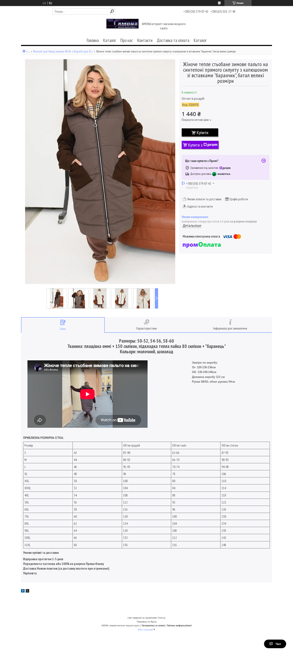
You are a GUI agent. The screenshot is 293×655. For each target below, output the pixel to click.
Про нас (126, 40)
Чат (278, 644)
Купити (202, 132)
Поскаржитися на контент (153, 625)
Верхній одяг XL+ (83, 51)
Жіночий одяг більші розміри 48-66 (52, 51)
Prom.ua (161, 617)
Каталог (109, 40)
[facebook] (23, 591)
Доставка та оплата (173, 40)
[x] (27, 591)
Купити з (195, 145)
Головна (93, 40)
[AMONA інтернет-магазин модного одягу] (122, 26)
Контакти (145, 40)
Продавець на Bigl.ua (147, 621)
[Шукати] (112, 11)
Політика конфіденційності (179, 625)
